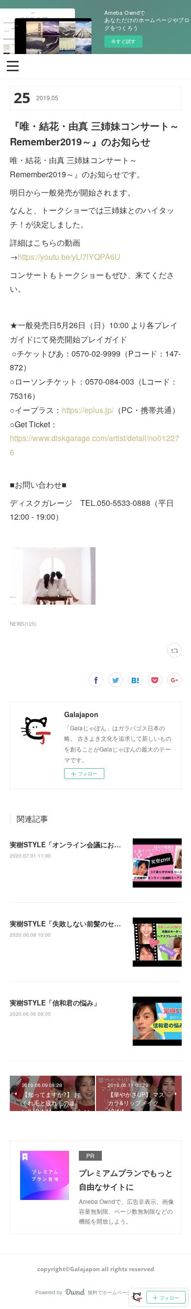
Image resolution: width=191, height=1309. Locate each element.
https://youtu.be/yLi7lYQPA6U (69, 256)
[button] (13, 65)
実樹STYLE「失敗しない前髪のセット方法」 (79, 923)
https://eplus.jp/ (88, 410)
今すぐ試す (123, 41)
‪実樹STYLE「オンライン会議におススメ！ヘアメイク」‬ (96, 844)
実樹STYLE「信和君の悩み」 (55, 1002)
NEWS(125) (23, 623)
